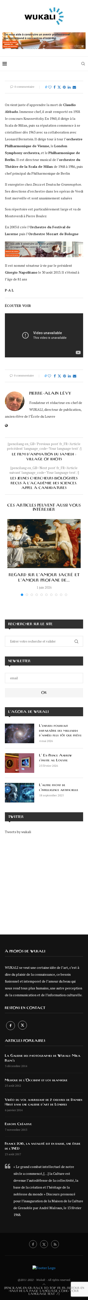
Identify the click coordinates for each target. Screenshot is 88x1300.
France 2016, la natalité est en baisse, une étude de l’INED (42, 1146)
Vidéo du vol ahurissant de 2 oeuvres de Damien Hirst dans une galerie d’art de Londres (43, 1102)
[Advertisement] (44, 881)
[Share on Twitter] (59, 87)
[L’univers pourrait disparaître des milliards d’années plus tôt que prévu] (19, 733)
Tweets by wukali (18, 831)
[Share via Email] (74, 87)
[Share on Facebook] (54, 87)
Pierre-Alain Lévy (50, 393)
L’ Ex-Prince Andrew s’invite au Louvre (55, 758)
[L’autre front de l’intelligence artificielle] (19, 792)
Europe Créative (18, 1124)
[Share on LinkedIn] (69, 87)
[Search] (83, 64)
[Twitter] (22, 1025)
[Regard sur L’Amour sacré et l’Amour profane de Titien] (44, 543)
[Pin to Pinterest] (64, 87)
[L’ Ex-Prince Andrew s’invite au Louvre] (19, 763)
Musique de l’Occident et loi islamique (36, 1080)
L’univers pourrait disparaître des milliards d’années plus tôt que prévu (60, 730)
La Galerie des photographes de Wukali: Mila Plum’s (42, 1058)
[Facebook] (11, 1025)
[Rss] (55, 1244)
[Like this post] (50, 87)
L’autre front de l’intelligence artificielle (58, 787)
